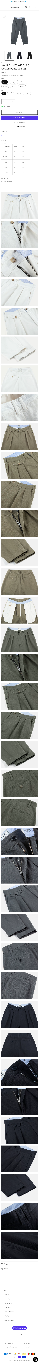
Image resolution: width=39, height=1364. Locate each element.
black (20, 82)
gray (4, 82)
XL (22, 94)
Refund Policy (8, 1303)
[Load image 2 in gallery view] (19, 55)
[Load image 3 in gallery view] (29, 55)
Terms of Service (9, 1312)
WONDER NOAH (16, 1360)
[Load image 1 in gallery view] (9, 55)
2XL (28, 94)
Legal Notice (7, 1307)
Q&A (5, 1290)
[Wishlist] (30, 7)
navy (12, 82)
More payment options (19, 122)
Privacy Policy (8, 1299)
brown (30, 82)
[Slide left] (2, 56)
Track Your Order (9, 1320)
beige (14, 86)
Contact (6, 1295)
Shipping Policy (8, 1316)
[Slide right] (37, 56)
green (5, 86)
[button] (4, 7)
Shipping (11, 75)
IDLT (2, 135)
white (22, 86)
